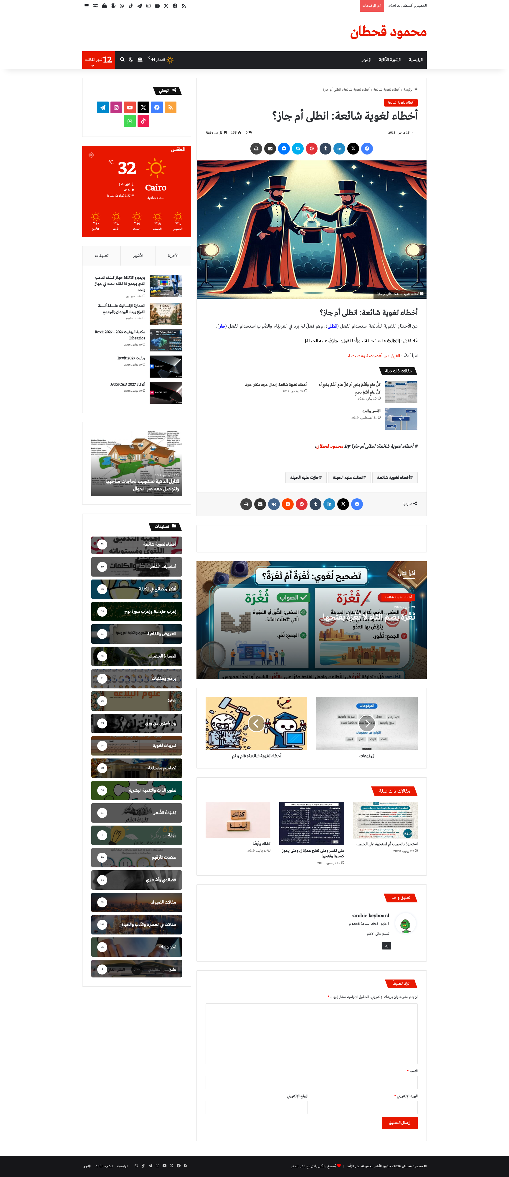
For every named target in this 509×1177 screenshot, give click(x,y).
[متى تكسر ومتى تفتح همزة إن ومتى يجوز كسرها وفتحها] (311, 823)
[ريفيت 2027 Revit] (166, 367)
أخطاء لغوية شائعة (386, 89)
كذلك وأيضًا (261, 843)
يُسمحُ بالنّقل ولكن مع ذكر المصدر (313, 1166)
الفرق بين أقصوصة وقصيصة (374, 356)
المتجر (366, 60)
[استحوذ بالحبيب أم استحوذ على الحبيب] (385, 820)
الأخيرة (173, 255)
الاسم (412, 1071)
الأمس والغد (371, 411)
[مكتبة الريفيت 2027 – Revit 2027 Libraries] (166, 340)
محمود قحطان (329, 446)
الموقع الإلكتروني (297, 1096)
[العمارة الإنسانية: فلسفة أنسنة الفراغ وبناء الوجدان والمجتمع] (166, 314)
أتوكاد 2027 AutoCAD (127, 384)
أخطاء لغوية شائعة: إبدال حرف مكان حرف (276, 384)
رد (386, 945)
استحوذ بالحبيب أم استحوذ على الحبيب (387, 844)
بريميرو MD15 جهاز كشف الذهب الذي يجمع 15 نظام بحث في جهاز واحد (120, 284)
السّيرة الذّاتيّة (390, 60)
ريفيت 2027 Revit (131, 358)
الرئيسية (416, 60)
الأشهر (138, 255)
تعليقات (101, 255)
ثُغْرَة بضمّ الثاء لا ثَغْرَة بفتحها (369, 617)
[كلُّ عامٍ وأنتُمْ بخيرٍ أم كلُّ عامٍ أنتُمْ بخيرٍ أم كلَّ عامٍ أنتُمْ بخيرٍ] (401, 392)
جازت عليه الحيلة (304, 478)
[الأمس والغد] (401, 419)
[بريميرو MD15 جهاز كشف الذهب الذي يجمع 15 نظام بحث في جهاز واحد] (166, 286)
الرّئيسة (408, 89)
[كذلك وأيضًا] (238, 820)
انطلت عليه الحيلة (348, 478)
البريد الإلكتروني (406, 1096)
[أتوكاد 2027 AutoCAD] (166, 393)
